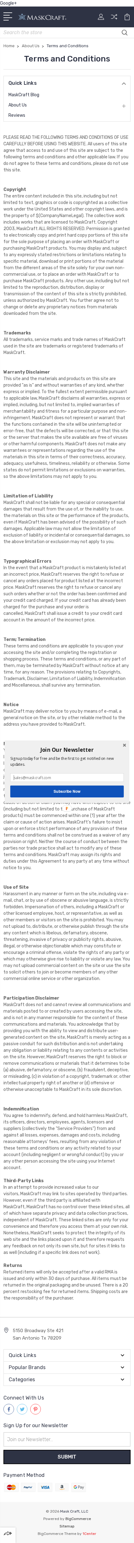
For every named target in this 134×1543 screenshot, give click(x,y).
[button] (67, 749)
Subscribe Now (67, 791)
